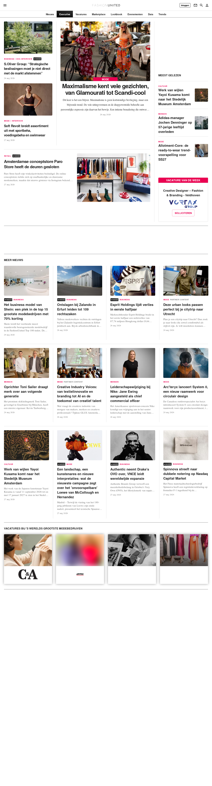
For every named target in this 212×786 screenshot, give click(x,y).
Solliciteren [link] (183, 213)
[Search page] (201, 5)
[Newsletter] (195, 5)
